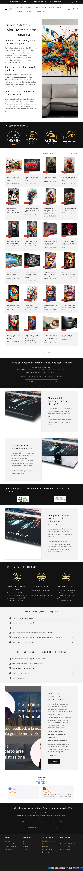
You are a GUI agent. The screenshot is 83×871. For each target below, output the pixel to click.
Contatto (54, 761)
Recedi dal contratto (10, 849)
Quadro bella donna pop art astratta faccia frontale (14, 336)
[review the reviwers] (18, 788)
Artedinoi (6, 868)
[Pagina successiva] (54, 353)
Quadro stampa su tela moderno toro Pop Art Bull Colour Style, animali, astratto (31, 337)
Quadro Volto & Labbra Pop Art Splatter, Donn (68, 306)
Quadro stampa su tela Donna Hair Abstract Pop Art (32, 210)
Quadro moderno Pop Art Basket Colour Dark (13, 306)
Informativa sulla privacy (11, 846)
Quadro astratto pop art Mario (50, 306)
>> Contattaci (63, 841)
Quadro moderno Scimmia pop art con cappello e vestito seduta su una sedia (50, 211)
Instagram (68, 849)
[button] (36, 7)
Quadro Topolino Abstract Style (11, 209)
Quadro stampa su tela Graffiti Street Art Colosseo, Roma (50, 243)
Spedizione (26, 846)
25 (49, 353)
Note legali (7, 841)
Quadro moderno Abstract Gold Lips (67, 336)
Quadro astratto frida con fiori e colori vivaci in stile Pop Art (50, 274)
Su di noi (25, 849)
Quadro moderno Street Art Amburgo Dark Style (69, 209)
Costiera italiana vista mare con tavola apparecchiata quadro (13, 274)
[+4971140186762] (76, 2)
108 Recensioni (54, 841)
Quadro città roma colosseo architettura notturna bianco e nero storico (31, 275)
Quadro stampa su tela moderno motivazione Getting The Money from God (50, 337)
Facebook (62, 849)
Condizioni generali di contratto (12, 844)
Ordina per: (45, 153)
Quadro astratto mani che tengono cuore (31, 242)
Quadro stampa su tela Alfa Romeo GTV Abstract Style (32, 178)
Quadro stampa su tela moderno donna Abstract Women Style (69, 243)
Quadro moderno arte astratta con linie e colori (13, 178)
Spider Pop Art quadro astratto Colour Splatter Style (69, 178)
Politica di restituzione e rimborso (31, 844)
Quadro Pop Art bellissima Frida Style (68, 273)
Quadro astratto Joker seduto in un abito (50, 178)
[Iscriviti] (56, 381)
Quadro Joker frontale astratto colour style (13, 242)
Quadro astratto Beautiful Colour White (31, 306)
